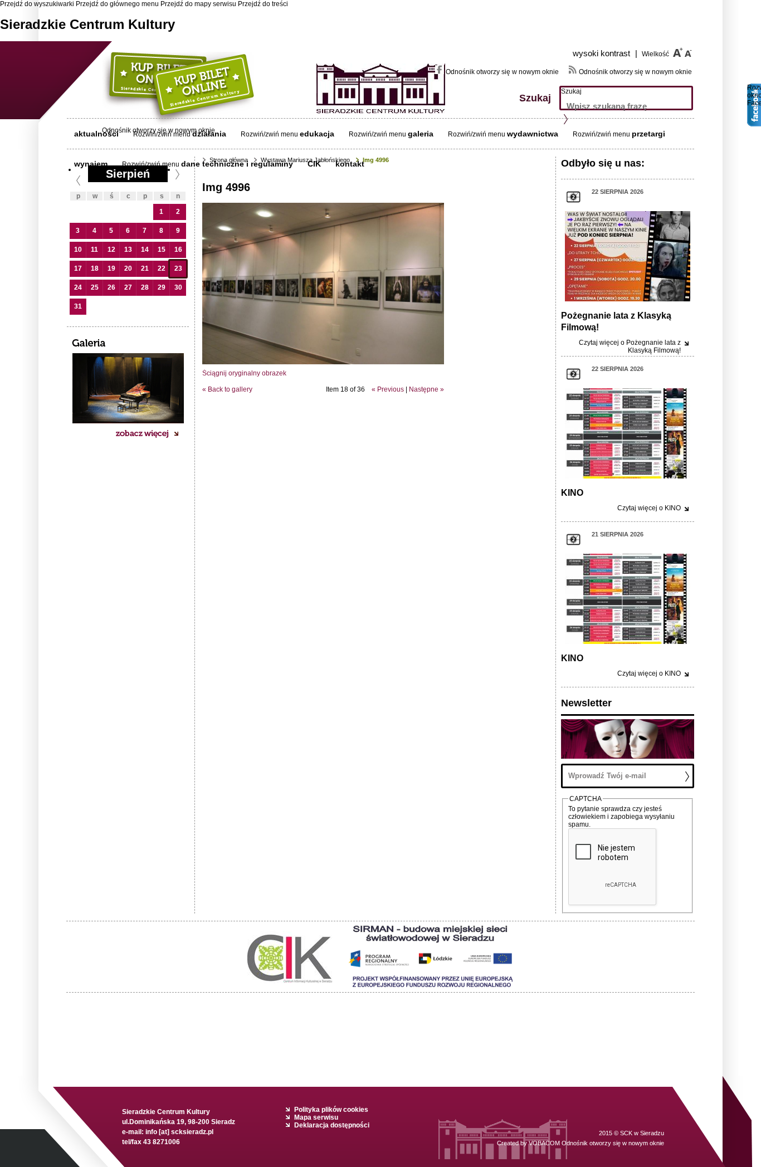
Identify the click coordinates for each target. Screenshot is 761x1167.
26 (111, 287)
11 (94, 249)
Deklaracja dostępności (331, 1125)
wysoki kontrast (605, 53)
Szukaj (571, 91)
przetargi (648, 133)
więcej (630, 346)
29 (161, 287)
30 (178, 287)
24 (78, 287)
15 (161, 249)
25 (95, 287)
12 (111, 249)
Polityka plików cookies (331, 1110)
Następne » (426, 389)
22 (161, 268)
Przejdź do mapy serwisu (198, 4)
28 (145, 287)
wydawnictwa (532, 133)
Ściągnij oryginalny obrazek (244, 373)
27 (128, 287)
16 (178, 249)
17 (78, 268)
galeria (420, 133)
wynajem (91, 163)
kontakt (349, 163)
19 (111, 268)
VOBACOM (596, 1143)
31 (78, 306)
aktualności (96, 133)
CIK (314, 163)
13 (128, 249)
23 (178, 268)
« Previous (388, 389)
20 (128, 268)
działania (209, 133)
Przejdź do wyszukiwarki (37, 4)
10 (78, 249)
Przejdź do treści (263, 4)
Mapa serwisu (316, 1117)
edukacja (317, 133)
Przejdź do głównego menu (117, 4)
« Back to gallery (227, 389)
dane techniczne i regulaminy (237, 163)
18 (95, 268)
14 (145, 249)
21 (145, 268)
